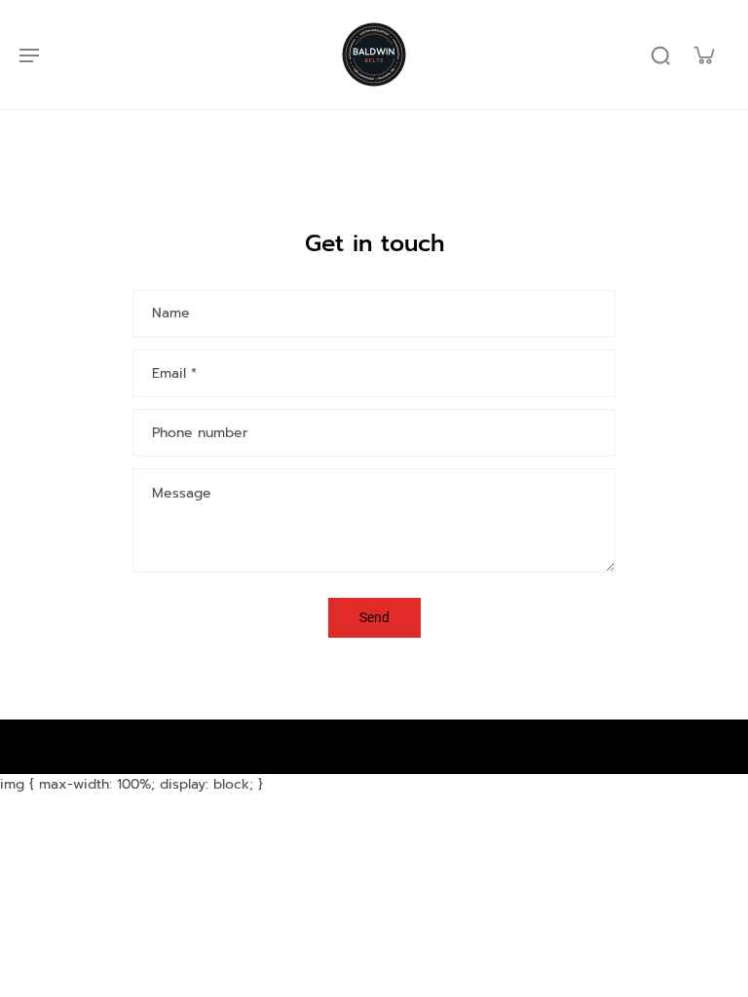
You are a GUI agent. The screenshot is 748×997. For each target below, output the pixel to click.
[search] (660, 54)
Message (181, 493)
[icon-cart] (703, 54)
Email (174, 374)
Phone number (200, 433)
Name (171, 314)
